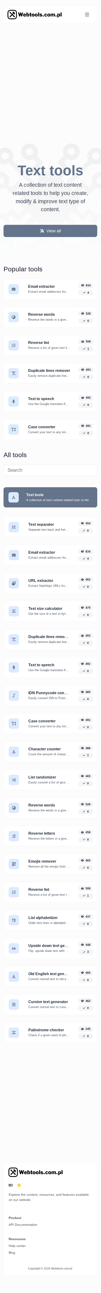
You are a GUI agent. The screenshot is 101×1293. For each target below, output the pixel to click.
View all (53, 231)
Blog (12, 1252)
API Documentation (23, 1225)
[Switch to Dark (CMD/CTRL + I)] (19, 1185)
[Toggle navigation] (87, 14)
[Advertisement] (50, 77)
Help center (17, 1246)
